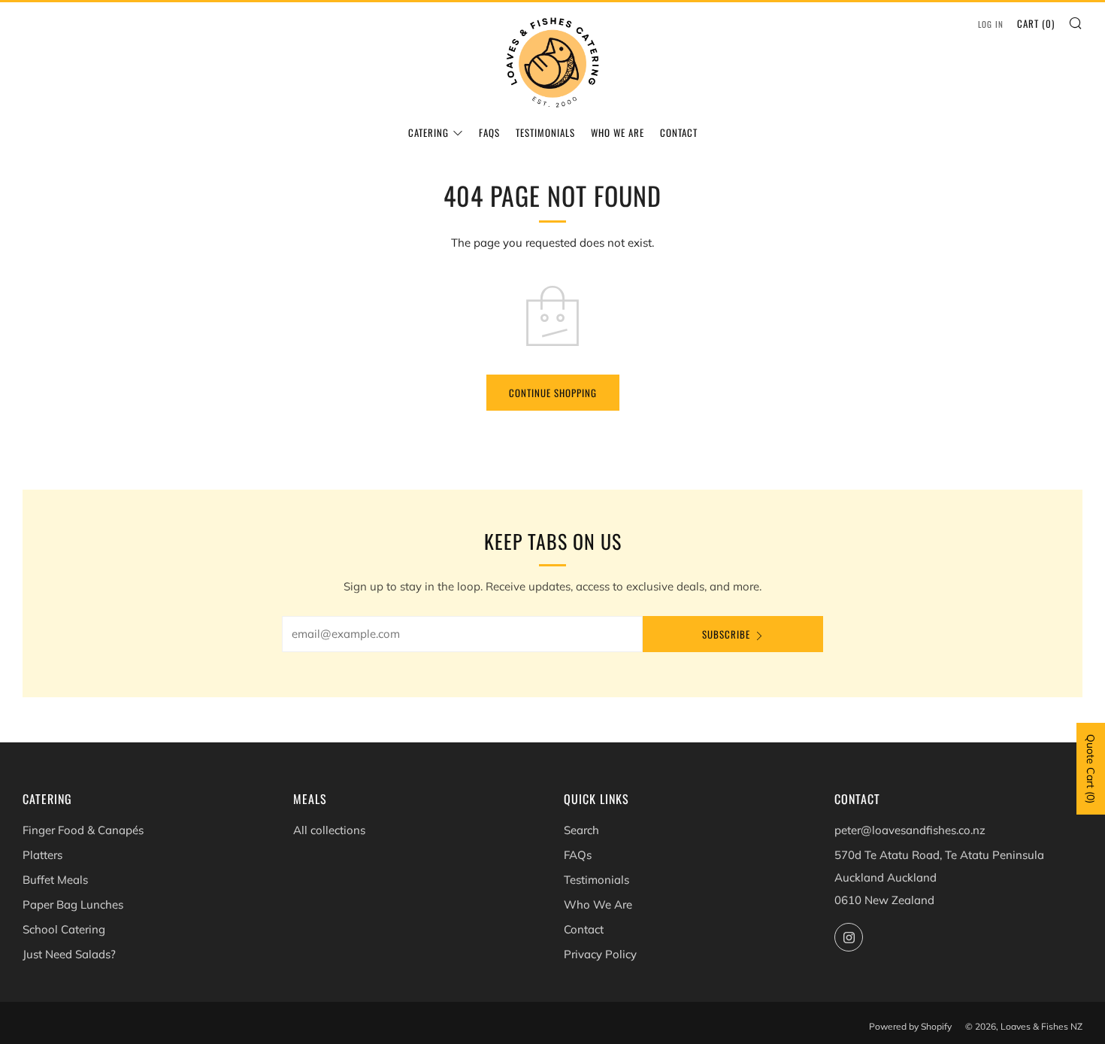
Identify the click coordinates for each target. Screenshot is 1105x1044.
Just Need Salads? (69, 954)
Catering (428, 132)
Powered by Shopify (910, 1026)
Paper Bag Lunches (73, 904)
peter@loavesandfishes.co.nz (909, 830)
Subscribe (726, 634)
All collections (329, 830)
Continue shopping (553, 392)
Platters (42, 855)
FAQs (489, 132)
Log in (991, 24)
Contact (679, 132)
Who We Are (617, 132)
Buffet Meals (55, 880)
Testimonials (545, 132)
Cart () (1036, 23)
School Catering (64, 929)
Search (581, 830)
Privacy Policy (600, 954)
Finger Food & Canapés (83, 830)
